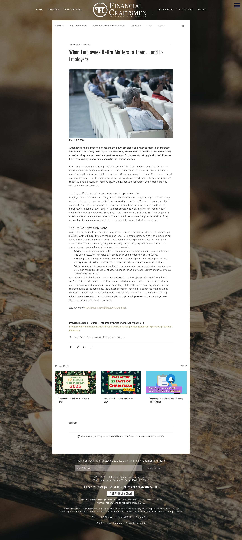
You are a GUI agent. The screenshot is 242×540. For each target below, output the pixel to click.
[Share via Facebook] (70, 347)
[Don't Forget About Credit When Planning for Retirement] (166, 382)
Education (136, 25)
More (160, 25)
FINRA (109, 502)
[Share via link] (91, 347)
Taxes (149, 25)
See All (184, 366)
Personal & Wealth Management (109, 25)
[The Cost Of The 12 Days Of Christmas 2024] (121, 382)
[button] (237, 5)
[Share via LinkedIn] (84, 347)
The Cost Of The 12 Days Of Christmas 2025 (74, 400)
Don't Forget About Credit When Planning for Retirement (166, 400)
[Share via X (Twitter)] (77, 347)
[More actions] (171, 44)
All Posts (59, 25)
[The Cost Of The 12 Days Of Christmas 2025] (75, 382)
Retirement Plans (78, 25)
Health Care (120, 337)
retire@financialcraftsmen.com (131, 477)
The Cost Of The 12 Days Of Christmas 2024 (119, 400)
